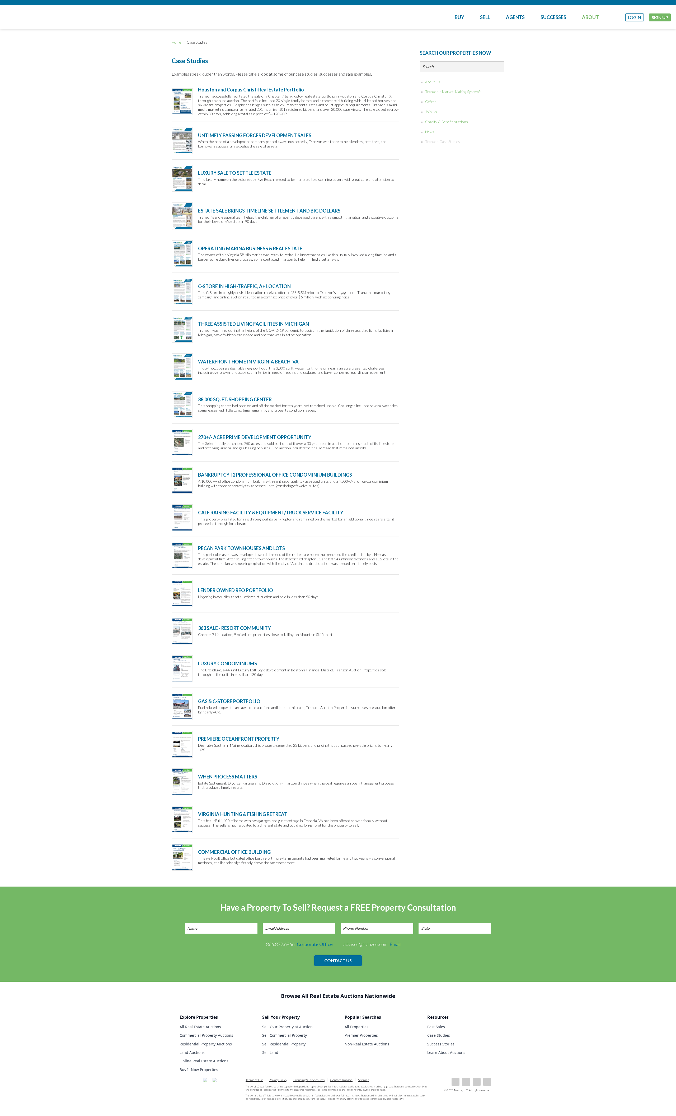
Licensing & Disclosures (309, 1080)
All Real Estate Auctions (200, 1026)
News (429, 132)
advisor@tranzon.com (372, 944)
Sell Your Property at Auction (287, 1026)
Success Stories (440, 1043)
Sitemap (363, 1080)
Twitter (477, 1082)
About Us (432, 82)
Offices (430, 101)
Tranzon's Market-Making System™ (453, 91)
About (590, 17)
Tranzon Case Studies (442, 141)
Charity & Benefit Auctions (446, 121)
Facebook (455, 1082)
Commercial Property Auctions (206, 1035)
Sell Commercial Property (284, 1035)
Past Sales (436, 1026)
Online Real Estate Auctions (204, 1060)
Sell (485, 17)
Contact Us (338, 960)
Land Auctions (192, 1052)
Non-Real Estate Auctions (367, 1043)
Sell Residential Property (284, 1043)
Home (176, 42)
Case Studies (438, 1035)
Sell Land (270, 1052)
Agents (515, 17)
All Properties (356, 1026)
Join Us (431, 111)
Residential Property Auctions (206, 1043)
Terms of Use (254, 1080)
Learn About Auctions (446, 1052)
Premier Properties (361, 1035)
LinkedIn (466, 1082)
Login (634, 17)
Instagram (487, 1082)
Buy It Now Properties (199, 1069)
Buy (459, 17)
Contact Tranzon (341, 1080)
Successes (553, 17)
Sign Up (660, 17)
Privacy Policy (278, 1080)
